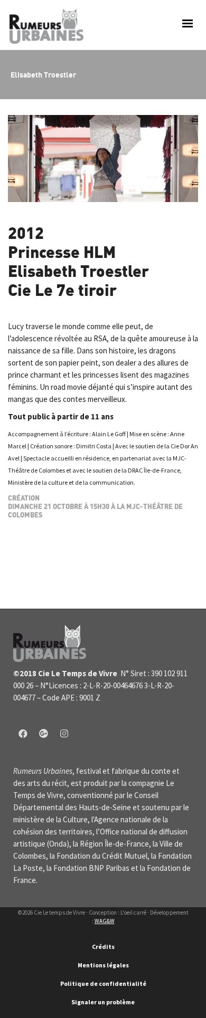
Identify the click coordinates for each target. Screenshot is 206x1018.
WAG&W (105, 921)
